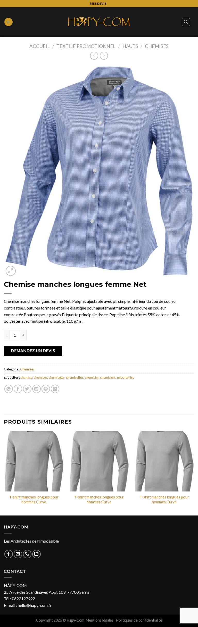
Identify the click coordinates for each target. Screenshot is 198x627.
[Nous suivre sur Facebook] (8, 554)
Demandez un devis (33, 350)
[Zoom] (11, 271)
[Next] (194, 473)
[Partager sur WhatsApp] (8, 389)
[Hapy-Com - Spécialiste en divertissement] (99, 22)
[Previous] (4, 473)
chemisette (57, 377)
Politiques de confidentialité (139, 620)
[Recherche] (186, 22)
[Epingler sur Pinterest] (46, 389)
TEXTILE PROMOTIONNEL (86, 46)
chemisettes (75, 377)
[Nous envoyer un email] (18, 554)
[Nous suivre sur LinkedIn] (36, 554)
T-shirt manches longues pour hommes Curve (34, 499)
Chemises (157, 46)
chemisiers (108, 377)
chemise (26, 377)
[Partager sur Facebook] (18, 389)
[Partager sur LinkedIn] (55, 389)
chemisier (92, 377)
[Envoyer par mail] (36, 389)
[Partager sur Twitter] (27, 389)
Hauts (130, 46)
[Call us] (27, 554)
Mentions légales (100, 620)
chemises (40, 377)
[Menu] (8, 22)
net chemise (125, 377)
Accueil (39, 46)
